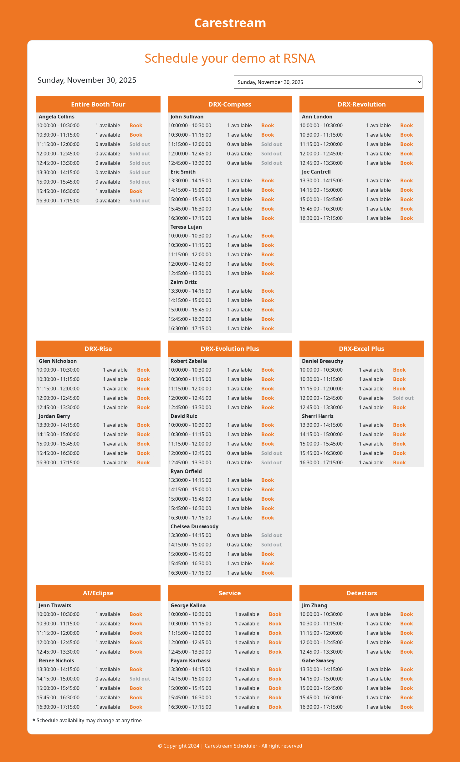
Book (136, 125)
